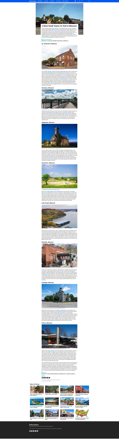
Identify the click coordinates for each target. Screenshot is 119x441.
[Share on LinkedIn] (49, 377)
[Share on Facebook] (44, 377)
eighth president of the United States (54, 191)
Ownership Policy (59, 428)
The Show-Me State (63, 28)
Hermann (66, 112)
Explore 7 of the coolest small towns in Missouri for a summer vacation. (59, 373)
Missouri (56, 28)
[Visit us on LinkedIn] (37, 431)
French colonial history (56, 30)
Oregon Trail (71, 32)
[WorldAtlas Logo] (33, 1)
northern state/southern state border (57, 312)
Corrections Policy (53, 428)
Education (58, 1)
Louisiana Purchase (64, 78)
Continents (40, 1)
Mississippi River (51, 72)
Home (30, 428)
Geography (52, 1)
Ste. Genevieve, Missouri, (47, 71)
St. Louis (64, 75)
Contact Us (33, 428)
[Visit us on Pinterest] (35, 431)
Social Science (65, 1)
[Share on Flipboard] (42, 377)
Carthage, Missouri (63, 310)
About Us (42, 428)
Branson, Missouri (50, 157)
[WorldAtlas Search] (89, 1)
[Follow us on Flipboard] (30, 431)
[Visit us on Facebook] (32, 431)
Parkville (61, 269)
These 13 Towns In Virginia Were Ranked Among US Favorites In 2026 (66, 395)
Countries (46, 1)
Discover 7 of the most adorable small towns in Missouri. (55, 40)
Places (37, 384)
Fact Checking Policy (47, 428)
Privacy (36, 428)
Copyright (39, 428)
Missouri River (52, 112)
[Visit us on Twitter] (33, 431)
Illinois (68, 72)
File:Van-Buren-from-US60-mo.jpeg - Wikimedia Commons (51, 189)
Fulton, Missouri (51, 350)
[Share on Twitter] (46, 377)
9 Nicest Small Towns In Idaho (51, 394)
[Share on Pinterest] (47, 377)
